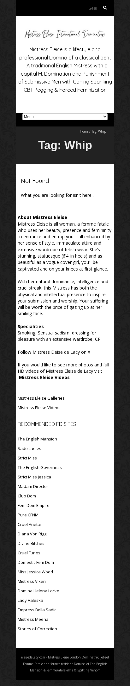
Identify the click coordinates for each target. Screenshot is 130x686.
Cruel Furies (29, 553)
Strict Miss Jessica (34, 477)
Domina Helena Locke (38, 591)
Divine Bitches (31, 543)
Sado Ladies (29, 448)
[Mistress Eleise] (65, 31)
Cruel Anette (29, 524)
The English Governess (40, 467)
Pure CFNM (28, 515)
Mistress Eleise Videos (39, 407)
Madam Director (33, 486)
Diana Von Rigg (32, 534)
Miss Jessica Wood (35, 572)
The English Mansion (37, 439)
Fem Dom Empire (34, 505)
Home (84, 131)
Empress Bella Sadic (37, 610)
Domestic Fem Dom (36, 562)
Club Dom (27, 496)
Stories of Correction (37, 629)
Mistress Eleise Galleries (41, 398)
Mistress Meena (33, 619)
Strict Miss (27, 458)
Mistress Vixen (32, 581)
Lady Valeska (30, 600)
